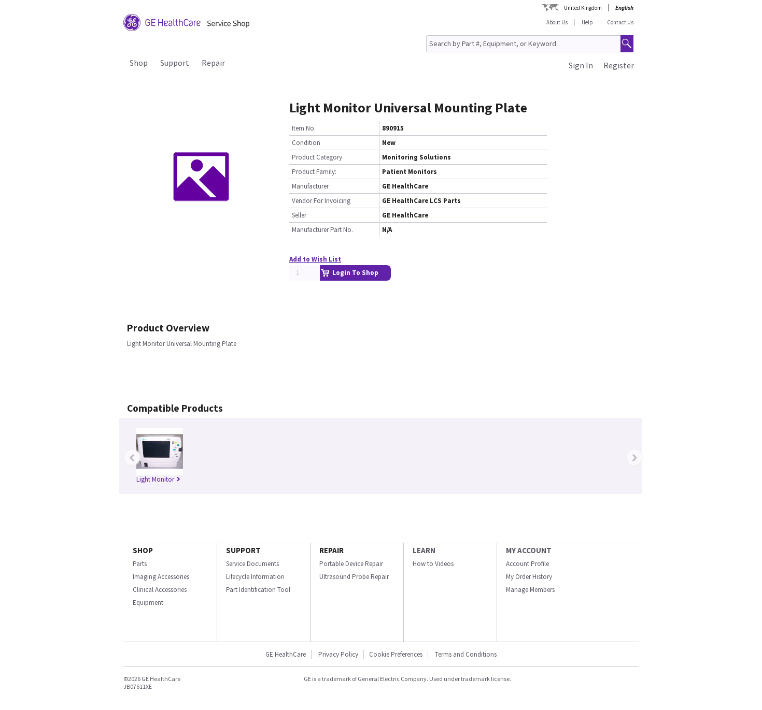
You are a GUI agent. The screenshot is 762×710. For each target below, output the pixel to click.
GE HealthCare (285, 654)
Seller (299, 215)
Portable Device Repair (351, 563)
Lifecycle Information (255, 576)
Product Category (317, 157)
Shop (139, 62)
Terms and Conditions (466, 654)
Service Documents (252, 563)
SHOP (143, 550)
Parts (140, 563)
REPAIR (331, 550)
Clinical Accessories (160, 589)
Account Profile (527, 563)
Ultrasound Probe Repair (354, 576)
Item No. (304, 128)
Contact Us (620, 22)
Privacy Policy (337, 654)
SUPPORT (243, 550)
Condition (306, 142)
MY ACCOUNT (529, 550)
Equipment (148, 602)
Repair (213, 62)
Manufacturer (310, 186)
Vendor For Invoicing (321, 200)
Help (587, 22)
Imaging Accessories (161, 576)
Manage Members (530, 589)
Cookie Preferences (395, 654)
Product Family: (314, 171)
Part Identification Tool (258, 589)
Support (174, 62)
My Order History (529, 576)
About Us (557, 22)
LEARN (424, 550)
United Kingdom (583, 7)
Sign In (581, 65)
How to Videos (433, 563)
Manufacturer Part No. (322, 229)
